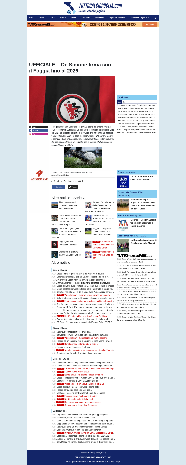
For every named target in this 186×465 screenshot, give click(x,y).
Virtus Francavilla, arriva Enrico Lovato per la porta (83, 295)
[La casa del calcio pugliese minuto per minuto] (93, 8)
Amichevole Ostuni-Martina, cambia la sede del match (80, 280)
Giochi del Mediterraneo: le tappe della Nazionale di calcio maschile (87, 289)
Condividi (59, 187)
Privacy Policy (100, 453)
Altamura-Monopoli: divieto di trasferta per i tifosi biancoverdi (69, 205)
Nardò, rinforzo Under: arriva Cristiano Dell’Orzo (82, 316)
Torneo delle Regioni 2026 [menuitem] (140, 18)
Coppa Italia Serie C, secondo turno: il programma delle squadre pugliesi (89, 424)
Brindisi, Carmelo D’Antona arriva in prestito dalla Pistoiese (87, 433)
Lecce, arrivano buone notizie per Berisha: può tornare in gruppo (85, 286)
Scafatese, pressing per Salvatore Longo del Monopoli (81, 393)
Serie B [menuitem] (52, 18)
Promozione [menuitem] (99, 18)
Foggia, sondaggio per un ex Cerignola (74, 390)
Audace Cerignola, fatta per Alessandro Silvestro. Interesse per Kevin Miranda (91, 313)
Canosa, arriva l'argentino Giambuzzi (77, 405)
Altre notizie (123, 216)
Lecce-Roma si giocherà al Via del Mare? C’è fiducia (80, 274)
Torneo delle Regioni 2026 (130, 192)
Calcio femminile (125, 236)
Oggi (119, 102)
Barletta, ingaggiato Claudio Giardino (77, 344)
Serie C (61, 173)
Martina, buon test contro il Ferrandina (73, 332)
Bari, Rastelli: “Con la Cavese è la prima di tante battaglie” (82, 335)
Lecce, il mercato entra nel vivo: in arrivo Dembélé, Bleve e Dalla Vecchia (89, 378)
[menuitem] (155, 18)
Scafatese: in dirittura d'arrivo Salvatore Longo (77, 381)
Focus (121, 172)
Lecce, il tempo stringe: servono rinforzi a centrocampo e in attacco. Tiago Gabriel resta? (95, 310)
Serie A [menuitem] (41, 18)
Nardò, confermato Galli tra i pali (75, 399)
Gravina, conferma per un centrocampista (79, 402)
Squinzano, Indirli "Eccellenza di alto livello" (76, 418)
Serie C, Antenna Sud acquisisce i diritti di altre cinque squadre (85, 421)
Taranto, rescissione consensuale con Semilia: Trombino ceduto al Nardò (93, 350)
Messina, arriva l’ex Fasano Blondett (77, 396)
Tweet (74, 187)
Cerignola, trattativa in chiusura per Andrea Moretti (79, 430)
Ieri (124, 102)
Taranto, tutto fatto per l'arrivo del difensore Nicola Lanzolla (83, 319)
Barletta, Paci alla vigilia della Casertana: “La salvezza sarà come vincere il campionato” (96, 292)
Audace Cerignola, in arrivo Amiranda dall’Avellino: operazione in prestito (89, 439)
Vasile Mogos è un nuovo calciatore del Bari (103, 255)
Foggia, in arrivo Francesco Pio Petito (73, 347)
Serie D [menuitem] (73, 18)
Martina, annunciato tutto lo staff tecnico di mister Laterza (82, 427)
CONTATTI (102, 457)
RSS (109, 457)
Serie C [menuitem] (63, 18)
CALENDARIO (91, 457)
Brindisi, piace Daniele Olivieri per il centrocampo (79, 353)
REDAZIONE (80, 457)
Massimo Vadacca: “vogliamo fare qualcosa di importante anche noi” (87, 363)
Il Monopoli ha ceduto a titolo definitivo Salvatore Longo (103, 245)
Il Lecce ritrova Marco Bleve (73, 372)
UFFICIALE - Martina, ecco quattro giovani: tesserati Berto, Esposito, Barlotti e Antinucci (149, 120)
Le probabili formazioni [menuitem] (117, 18)
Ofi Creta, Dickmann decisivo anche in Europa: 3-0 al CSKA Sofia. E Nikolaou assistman (96, 322)
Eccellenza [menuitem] (86, 18)
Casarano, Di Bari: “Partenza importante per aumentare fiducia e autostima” (90, 307)
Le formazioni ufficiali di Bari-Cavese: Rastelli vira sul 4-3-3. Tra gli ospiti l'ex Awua (93, 277)
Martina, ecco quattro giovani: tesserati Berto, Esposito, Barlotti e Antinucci (94, 301)
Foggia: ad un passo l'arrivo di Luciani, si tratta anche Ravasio (101, 232)
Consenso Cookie (87, 453)
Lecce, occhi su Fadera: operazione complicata (78, 387)
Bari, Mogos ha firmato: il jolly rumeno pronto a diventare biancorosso (87, 442)
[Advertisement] (137, 77)
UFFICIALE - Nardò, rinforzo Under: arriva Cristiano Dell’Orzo (139, 127)
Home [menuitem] (31, 18)
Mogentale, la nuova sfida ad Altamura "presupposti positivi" (83, 415)
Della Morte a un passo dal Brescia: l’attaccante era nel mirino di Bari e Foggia (92, 298)
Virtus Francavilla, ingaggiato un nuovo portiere (82, 338)
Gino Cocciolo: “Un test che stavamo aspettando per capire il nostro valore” (90, 366)
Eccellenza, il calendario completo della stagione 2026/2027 (84, 436)
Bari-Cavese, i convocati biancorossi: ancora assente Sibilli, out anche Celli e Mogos (94, 304)
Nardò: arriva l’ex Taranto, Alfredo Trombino (80, 375)
